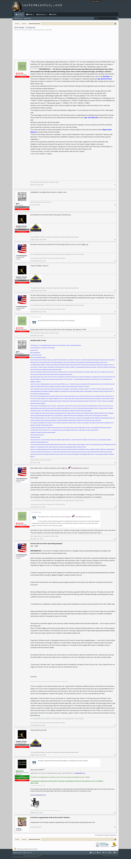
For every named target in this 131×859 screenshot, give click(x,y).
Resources (41, 14)
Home (105, 852)
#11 (115, 725)
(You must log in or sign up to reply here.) (106, 835)
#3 (115, 239)
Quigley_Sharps (34, 239)
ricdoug (18, 829)
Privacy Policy (114, 855)
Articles (53, 14)
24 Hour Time (28, 852)
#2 (115, 205)
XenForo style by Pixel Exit (46, 856)
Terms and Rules (107, 855)
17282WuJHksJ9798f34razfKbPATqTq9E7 (27, 849)
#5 (115, 290)
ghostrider (41, 30)
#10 (115, 539)
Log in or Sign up (96, 1)
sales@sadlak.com (80, 773)
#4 (115, 261)
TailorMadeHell (21, 256)
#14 (115, 827)
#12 (115, 755)
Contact (93, 852)
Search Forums (18, 18)
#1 (115, 185)
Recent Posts (27, 18)
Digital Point (39, 855)
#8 (115, 462)
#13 (115, 812)
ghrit (31, 205)
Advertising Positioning (29, 855)
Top (111, 852)
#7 (115, 335)
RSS (116, 852)
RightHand (33, 812)
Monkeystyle (18, 852)
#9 (115, 507)
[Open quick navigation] (115, 23)
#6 (115, 311)
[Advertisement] (65, 43)
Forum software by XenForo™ (26, 856)
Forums (20, 14)
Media (30, 14)
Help (99, 852)
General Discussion (27, 30)
